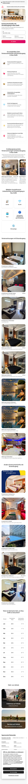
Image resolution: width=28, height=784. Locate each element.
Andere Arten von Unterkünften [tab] (19, 737)
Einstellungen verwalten (13, 775)
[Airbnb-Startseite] (3, 7)
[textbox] (7, 37)
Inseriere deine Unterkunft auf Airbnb (16, 6)
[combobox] (13, 33)
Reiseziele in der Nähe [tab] (6, 737)
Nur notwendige (13, 772)
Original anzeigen (6, 3)
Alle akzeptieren (13, 768)
